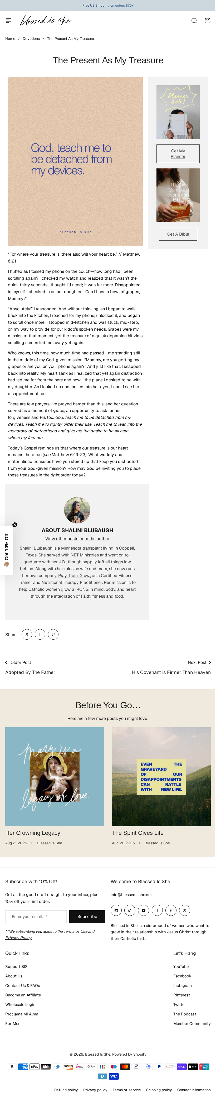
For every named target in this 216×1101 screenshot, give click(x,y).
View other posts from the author (77, 538)
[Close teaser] (14, 524)
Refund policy (62, 1090)
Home (10, 38)
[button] (6, 550)
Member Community (188, 1023)
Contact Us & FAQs (22, 985)
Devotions (31, 38)
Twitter (175, 1004)
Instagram (178, 985)
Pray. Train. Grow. (74, 575)
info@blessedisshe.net (129, 894)
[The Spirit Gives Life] (161, 776)
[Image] (178, 112)
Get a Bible (178, 234)
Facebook (178, 975)
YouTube (177, 966)
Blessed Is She (96, 1054)
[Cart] (207, 20)
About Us (13, 975)
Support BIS (16, 966)
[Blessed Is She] (46, 20)
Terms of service (123, 1090)
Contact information (190, 1090)
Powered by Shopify (127, 1054)
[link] (27, 634)
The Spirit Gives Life (138, 833)
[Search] (194, 20)
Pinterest (177, 994)
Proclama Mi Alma (21, 1013)
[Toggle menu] (8, 20)
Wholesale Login (20, 1004)
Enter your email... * (29, 916)
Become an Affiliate (23, 994)
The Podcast (180, 1013)
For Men (13, 1023)
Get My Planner (178, 153)
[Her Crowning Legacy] (54, 776)
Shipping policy (155, 1090)
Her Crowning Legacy (32, 833)
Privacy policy (91, 1090)
